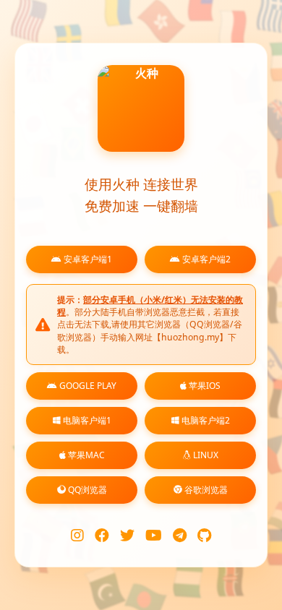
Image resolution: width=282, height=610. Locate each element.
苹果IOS (204, 385)
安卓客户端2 (205, 259)
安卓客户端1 (86, 259)
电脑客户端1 (86, 420)
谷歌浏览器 (205, 490)
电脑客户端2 (204, 420)
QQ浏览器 (86, 490)
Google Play (86, 385)
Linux (204, 455)
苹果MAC (85, 455)
